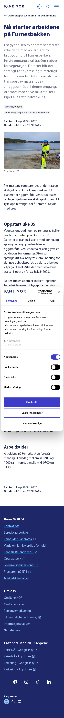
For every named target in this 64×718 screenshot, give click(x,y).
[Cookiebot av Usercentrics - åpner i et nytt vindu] (39, 292)
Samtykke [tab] (11, 300)
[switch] (55, 367)
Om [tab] (52, 300)
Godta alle (32, 402)
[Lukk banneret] (59, 292)
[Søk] (48, 6)
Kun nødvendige (32, 423)
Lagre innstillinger (32, 412)
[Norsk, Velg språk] (39, 6)
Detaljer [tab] (32, 300)
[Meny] (56, 6)
